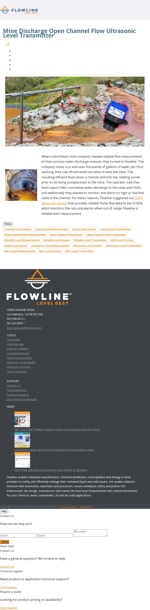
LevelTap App (15, 344)
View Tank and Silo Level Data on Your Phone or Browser (50, 470)
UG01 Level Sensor (121, 240)
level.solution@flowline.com (24, 328)
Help (4, 511)
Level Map (13, 339)
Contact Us (14, 385)
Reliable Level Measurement (22, 240)
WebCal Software (18, 348)
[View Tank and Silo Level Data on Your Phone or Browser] (22, 454)
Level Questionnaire (19, 358)
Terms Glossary (17, 371)
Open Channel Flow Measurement (25, 234)
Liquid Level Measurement (51, 229)
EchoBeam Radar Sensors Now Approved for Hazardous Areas (54, 450)
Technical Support (18, 395)
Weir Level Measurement (19, 251)
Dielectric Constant (19, 367)
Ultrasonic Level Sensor (87, 245)
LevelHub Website (18, 353)
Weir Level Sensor (50, 251)
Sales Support (8, 608)
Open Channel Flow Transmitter (106, 234)
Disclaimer (86, 506)
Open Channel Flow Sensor (66, 234)
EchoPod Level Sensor (17, 229)
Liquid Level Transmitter (115, 229)
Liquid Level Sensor (84, 229)
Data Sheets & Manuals (22, 399)
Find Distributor (16, 390)
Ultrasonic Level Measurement (50, 245)
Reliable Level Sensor (56, 240)
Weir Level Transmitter (79, 251)
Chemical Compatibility (21, 362)
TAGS (7, 224)
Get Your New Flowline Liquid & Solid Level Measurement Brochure (57, 429)
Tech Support (8, 587)
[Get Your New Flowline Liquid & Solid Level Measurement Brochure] (22, 414)
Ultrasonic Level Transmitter (124, 245)
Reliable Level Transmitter (90, 240)
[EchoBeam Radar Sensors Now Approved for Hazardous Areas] (22, 434)
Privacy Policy (68, 506)
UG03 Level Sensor (15, 245)
